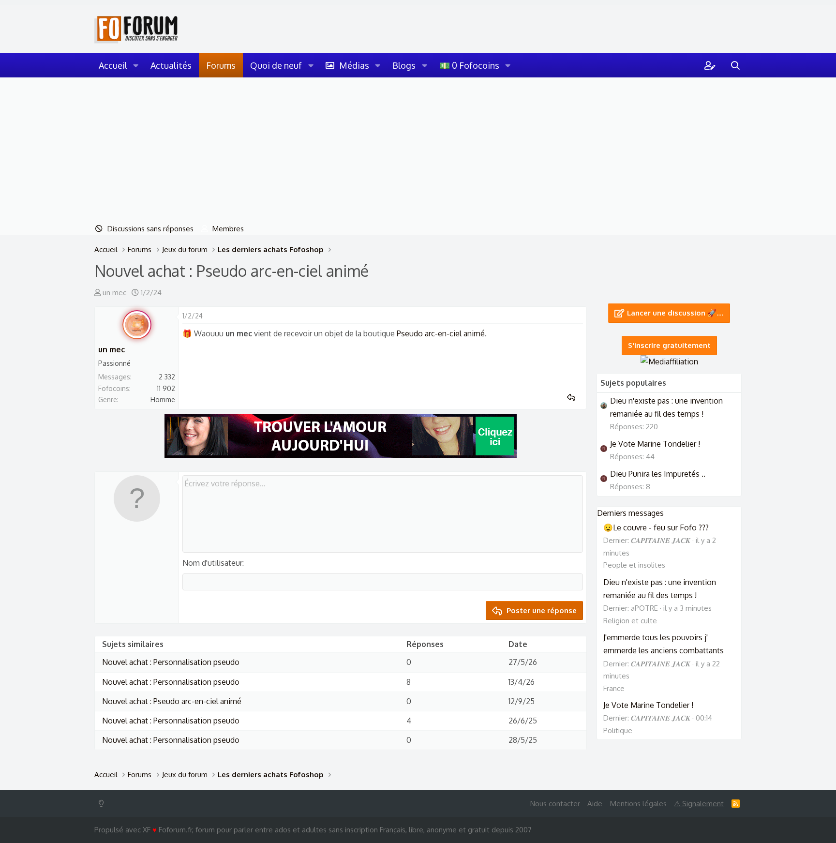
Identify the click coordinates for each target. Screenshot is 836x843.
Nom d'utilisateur (212, 563)
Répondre (574, 398)
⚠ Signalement (699, 803)
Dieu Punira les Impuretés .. (657, 474)
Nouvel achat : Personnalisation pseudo (170, 662)
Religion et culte (630, 620)
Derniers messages (630, 513)
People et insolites (634, 565)
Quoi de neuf (276, 65)
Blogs (404, 65)
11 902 (166, 388)
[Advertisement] (418, 150)
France (614, 688)
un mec (114, 292)
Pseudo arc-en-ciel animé (441, 333)
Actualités (171, 65)
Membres (228, 228)
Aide (594, 803)
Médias (354, 65)
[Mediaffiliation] (669, 361)
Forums (221, 65)
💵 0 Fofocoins (469, 65)
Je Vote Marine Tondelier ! (655, 444)
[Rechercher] (735, 65)
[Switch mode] (103, 803)
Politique (617, 730)
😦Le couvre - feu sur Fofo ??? (656, 527)
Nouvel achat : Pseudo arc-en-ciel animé (171, 701)
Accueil (113, 65)
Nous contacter (555, 803)
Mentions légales (638, 803)
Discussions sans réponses (150, 228)
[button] (136, 65)
